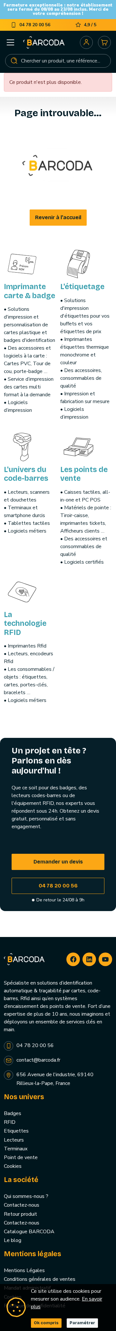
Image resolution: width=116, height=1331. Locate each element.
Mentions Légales (24, 1270)
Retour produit (20, 1214)
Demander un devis (58, 862)
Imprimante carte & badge (29, 291)
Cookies (13, 1166)
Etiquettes (16, 1130)
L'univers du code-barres (26, 474)
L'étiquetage (82, 286)
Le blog (12, 1240)
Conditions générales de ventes (39, 1279)
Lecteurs (14, 1140)
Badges (12, 1113)
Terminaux (15, 1148)
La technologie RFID (25, 623)
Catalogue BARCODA (29, 1231)
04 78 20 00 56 (58, 886)
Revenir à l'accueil (58, 217)
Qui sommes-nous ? (26, 1196)
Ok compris (46, 1322)
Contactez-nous (21, 1205)
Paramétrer (82, 1322)
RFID (9, 1122)
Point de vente (21, 1157)
